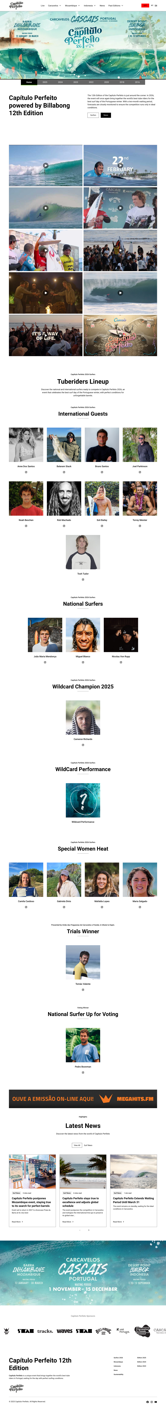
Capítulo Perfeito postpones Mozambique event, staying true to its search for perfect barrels (31, 1202)
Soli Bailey (102, 520)
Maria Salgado (140, 901)
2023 (75, 82)
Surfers (93, 115)
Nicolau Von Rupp (121, 656)
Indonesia (88, 5)
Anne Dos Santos (26, 466)
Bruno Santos (102, 466)
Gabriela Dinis (64, 901)
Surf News (88, 1145)
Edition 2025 (141, 1358)
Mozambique (71, 5)
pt (152, 6)
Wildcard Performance (83, 821)
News (102, 5)
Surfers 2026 (118, 1358)
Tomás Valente (83, 983)
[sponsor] (83, 1099)
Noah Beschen (26, 520)
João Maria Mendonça (45, 656)
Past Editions (114, 5)
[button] (89, 1230)
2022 (91, 82)
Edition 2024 (141, 1362)
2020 (106, 82)
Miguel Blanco (83, 656)
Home (29, 82)
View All (77, 1145)
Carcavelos (53, 5)
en (156, 6)
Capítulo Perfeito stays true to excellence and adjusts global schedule (80, 1202)
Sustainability (118, 1374)
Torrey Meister (140, 520)
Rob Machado (64, 520)
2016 (137, 82)
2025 (45, 82)
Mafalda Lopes (102, 901)
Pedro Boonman (83, 1066)
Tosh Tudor (83, 573)
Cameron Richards (83, 739)
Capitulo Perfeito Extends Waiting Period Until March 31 (133, 1200)
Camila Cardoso (26, 901)
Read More (18, 1222)
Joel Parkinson (139, 466)
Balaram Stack (64, 466)
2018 (122, 82)
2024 (60, 82)
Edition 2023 (141, 1366)
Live (42, 5)
